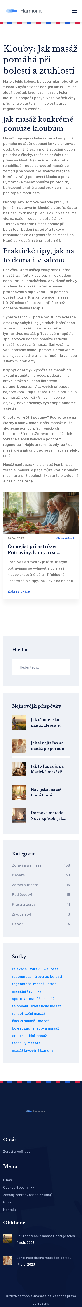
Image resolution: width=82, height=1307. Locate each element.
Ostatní (41, 924)
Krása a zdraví (41, 904)
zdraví (35, 969)
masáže (50, 998)
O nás (7, 1180)
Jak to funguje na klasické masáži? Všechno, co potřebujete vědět (48, 769)
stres (51, 984)
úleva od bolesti (48, 976)
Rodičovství (41, 894)
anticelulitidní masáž (29, 1035)
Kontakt (9, 1209)
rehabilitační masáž (28, 1013)
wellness (51, 969)
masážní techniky (26, 991)
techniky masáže (26, 1043)
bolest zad (21, 1028)
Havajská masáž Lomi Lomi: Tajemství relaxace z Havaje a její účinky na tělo (49, 792)
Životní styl (41, 914)
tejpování (20, 1006)
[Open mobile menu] (75, 11)
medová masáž (46, 1028)
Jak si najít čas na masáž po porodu (47, 746)
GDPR (7, 1202)
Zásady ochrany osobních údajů (28, 1195)
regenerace (22, 976)
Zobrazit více (19, 591)
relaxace (19, 969)
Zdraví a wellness (41, 865)
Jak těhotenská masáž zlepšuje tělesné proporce (47, 722)
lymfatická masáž (46, 1006)
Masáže (41, 875)
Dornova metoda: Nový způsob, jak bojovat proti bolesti (50, 816)
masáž (43, 1021)
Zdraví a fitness (41, 885)
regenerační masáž (28, 984)
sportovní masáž (26, 998)
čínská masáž (23, 1021)
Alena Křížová (65, 538)
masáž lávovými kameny (32, 1050)
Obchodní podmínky (18, 1187)
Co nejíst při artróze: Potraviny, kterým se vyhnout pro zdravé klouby (40, 550)
